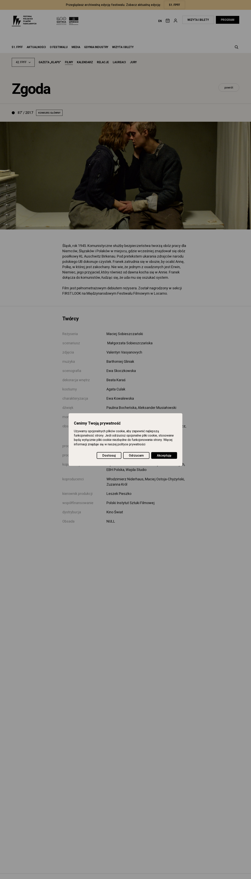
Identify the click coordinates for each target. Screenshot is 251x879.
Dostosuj (109, 455)
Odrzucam (136, 455)
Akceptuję (164, 455)
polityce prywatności (131, 444)
